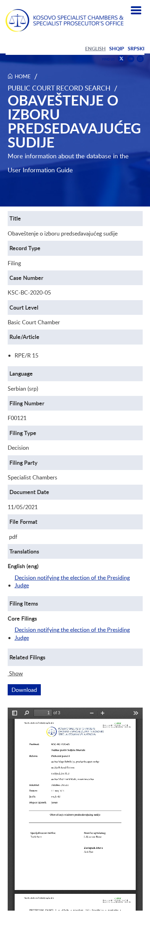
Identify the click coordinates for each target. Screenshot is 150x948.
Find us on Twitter (121, 59)
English (95, 48)
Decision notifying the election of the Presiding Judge (72, 581)
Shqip (116, 48)
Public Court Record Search (59, 88)
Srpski (136, 48)
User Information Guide (40, 170)
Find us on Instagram (140, 59)
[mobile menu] (136, 10)
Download (26, 690)
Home (23, 76)
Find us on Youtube (130, 59)
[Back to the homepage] (64, 20)
